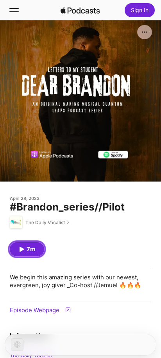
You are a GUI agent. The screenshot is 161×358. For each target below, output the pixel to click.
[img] (80, 10)
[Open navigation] (14, 10)
